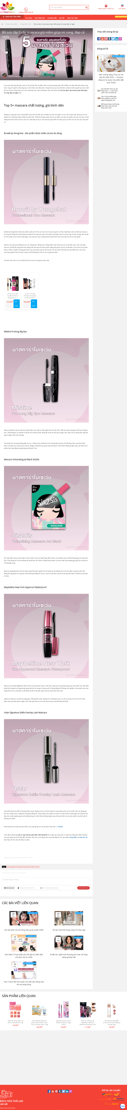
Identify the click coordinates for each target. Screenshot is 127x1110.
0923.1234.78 (28, 12)
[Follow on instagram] (120, 40)
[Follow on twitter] (113, 40)
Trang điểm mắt (32, 913)
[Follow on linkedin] (117, 40)
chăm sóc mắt (35, 867)
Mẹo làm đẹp (78, 937)
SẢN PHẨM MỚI (40, 18)
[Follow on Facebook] (99, 40)
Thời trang (79, 913)
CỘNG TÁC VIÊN (72, 18)
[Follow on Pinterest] (106, 40)
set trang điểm (11, 867)
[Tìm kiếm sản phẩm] (86, 7)
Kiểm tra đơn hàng (120, 17)
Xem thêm (16, 304)
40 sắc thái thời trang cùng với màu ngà (68, 930)
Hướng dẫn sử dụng (30, 963)
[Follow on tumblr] (110, 40)
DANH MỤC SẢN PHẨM (13, 17)
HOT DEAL (29, 18)
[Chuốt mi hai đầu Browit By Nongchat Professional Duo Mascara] (30, 283)
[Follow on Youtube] (102, 40)
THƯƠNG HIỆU (52, 18)
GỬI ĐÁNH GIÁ (83, 888)
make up (26, 867)
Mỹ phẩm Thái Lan (118, 56)
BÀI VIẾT (62, 18)
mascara (19, 867)
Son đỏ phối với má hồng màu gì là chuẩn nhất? (24, 930)
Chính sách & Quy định (7, 1108)
